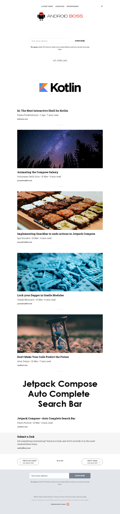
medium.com (22, 365)
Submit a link (25, 436)
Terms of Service (80, 500)
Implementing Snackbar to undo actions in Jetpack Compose (56, 233)
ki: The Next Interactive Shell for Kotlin (42, 110)
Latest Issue (47, 6)
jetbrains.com (22, 119)
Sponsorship (73, 6)
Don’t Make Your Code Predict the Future (43, 357)
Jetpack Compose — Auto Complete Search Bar (46, 418)
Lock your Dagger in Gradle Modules (40, 295)
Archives (59, 6)
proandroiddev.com (24, 180)
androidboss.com (23, 448)
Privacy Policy (70, 497)
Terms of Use (59, 497)
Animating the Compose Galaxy (37, 172)
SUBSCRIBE (80, 41)
